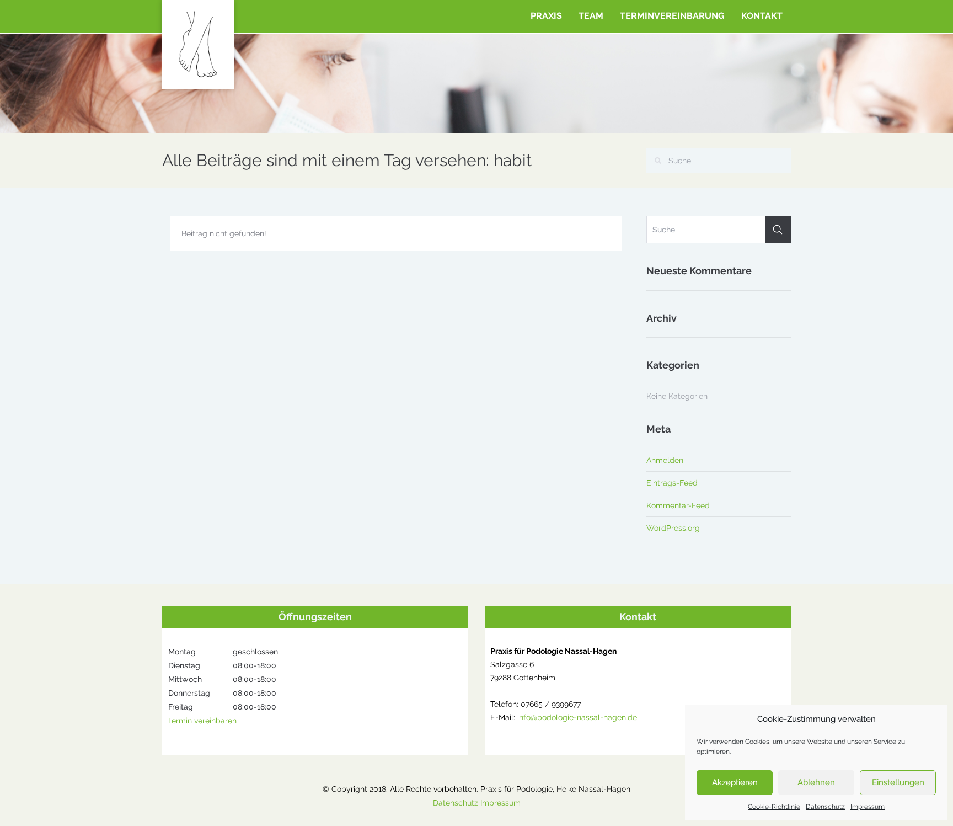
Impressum (867, 807)
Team (591, 15)
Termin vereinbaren (202, 720)
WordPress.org (673, 528)
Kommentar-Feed (678, 505)
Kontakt (762, 15)
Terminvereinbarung (672, 15)
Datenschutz (825, 807)
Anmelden (664, 460)
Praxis (546, 15)
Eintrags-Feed (672, 482)
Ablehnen (816, 782)
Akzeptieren (735, 782)
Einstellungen (898, 782)
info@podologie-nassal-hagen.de (577, 717)
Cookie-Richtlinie (774, 807)
